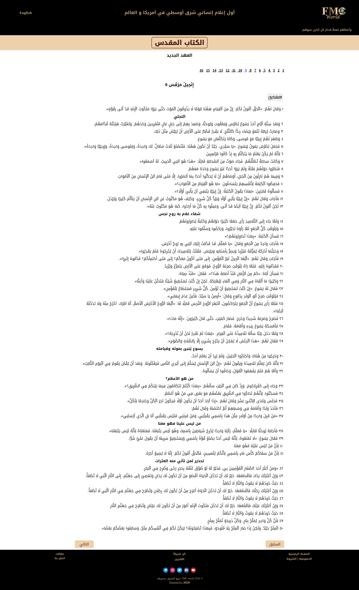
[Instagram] (172, 570)
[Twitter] (179, 570)
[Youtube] (193, 570)
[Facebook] (186, 570)
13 (221, 70)
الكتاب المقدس (179, 42)
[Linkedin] (165, 570)
